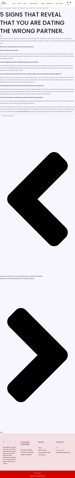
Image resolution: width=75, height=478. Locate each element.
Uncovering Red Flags (44, 452)
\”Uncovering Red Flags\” (23, 111)
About (19, 3)
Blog (25, 3)
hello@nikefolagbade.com (63, 452)
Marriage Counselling (26, 450)
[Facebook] (70, 2)
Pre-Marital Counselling (27, 452)
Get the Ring (41, 455)
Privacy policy (37, 473)
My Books (49, 3)
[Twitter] (67, 2)
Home (14, 3)
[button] (27, 3)
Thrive (40, 448)
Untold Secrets (42, 450)
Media (43, 3)
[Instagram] (68, 4)
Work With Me (34, 3)
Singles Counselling (26, 454)
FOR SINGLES (7, 8)
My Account (59, 3)
